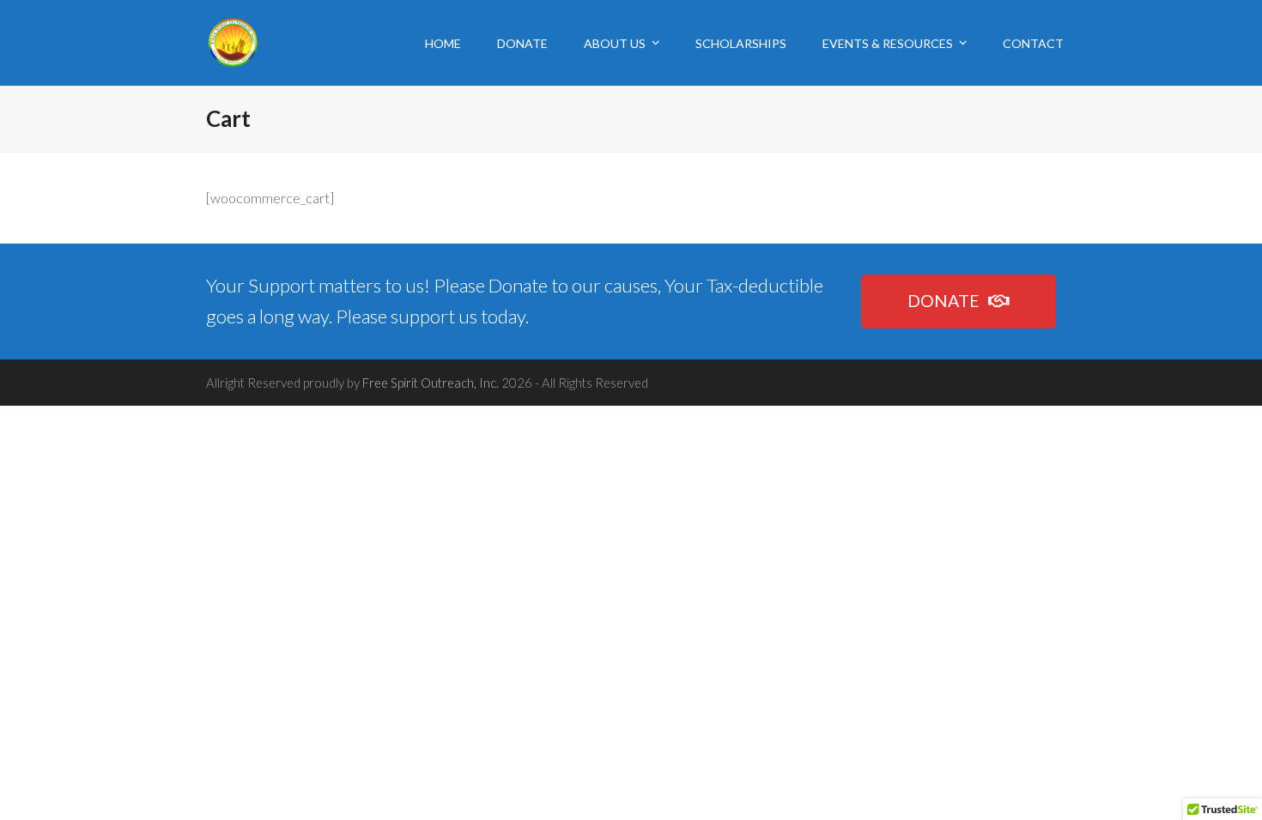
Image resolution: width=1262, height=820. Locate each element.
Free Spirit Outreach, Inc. (430, 382)
